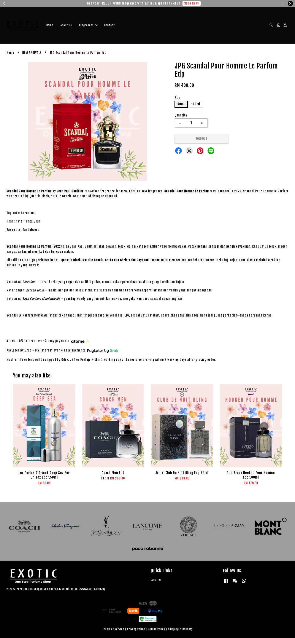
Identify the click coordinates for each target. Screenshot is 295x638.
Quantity (181, 115)
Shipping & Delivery (180, 629)
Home (49, 25)
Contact (109, 25)
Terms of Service (113, 629)
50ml (181, 104)
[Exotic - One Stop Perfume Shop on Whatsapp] (244, 582)
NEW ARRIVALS (31, 52)
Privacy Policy (136, 629)
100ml (195, 104)
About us (66, 25)
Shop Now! (191, 3)
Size (178, 98)
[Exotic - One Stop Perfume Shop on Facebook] (226, 582)
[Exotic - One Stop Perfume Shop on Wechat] (235, 582)
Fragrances (86, 25)
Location (156, 579)
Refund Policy (156, 629)
